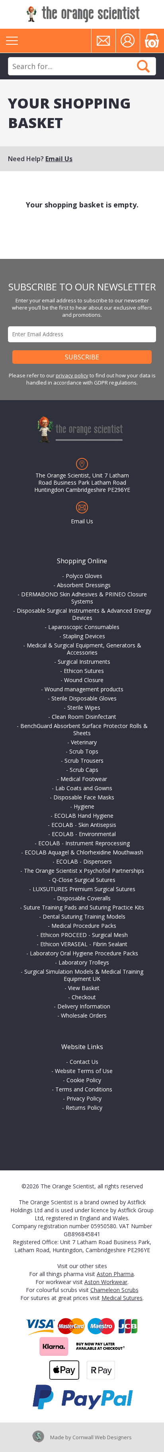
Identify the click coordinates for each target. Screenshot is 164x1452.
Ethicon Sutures (84, 671)
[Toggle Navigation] (12, 41)
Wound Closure (83, 680)
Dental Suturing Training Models (84, 916)
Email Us (58, 158)
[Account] (128, 41)
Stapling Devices (84, 636)
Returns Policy (84, 1107)
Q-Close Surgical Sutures (83, 880)
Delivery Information (83, 1006)
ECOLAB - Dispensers (84, 861)
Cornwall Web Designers (102, 1437)
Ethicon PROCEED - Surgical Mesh (84, 935)
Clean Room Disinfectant (84, 716)
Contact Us (84, 1061)
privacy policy (72, 375)
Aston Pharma (115, 1274)
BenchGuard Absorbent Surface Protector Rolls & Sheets (84, 729)
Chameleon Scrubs (114, 1290)
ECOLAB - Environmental (84, 834)
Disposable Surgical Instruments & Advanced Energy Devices (84, 614)
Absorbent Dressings (84, 585)
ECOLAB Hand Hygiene (83, 815)
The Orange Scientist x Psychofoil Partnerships (84, 870)
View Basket (84, 988)
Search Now (143, 66)
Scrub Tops (83, 751)
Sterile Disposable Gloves (84, 698)
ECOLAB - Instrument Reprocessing (84, 843)
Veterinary (84, 742)
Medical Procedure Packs (83, 925)
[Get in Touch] (103, 41)
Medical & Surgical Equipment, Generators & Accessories (84, 648)
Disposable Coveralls (84, 898)
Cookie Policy (83, 1080)
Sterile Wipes (83, 707)
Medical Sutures (122, 1298)
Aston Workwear (105, 1282)
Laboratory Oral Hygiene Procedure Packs (84, 953)
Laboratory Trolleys (84, 962)
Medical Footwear (84, 779)
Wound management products (84, 689)
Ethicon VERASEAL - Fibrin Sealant (83, 944)
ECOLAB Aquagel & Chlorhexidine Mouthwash (84, 852)
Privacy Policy (84, 1098)
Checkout (84, 997)
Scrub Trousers (83, 760)
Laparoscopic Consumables (83, 627)
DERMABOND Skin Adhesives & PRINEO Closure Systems (84, 597)
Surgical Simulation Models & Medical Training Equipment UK (83, 975)
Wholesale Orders (84, 1015)
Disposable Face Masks (83, 797)
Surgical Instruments (84, 661)
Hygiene (84, 806)
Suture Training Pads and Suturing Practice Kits (83, 907)
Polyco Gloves (84, 576)
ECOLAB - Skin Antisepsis (83, 825)
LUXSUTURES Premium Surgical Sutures (84, 889)
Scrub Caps (84, 769)
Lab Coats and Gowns (83, 788)
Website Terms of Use (84, 1071)
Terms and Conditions (83, 1089)
